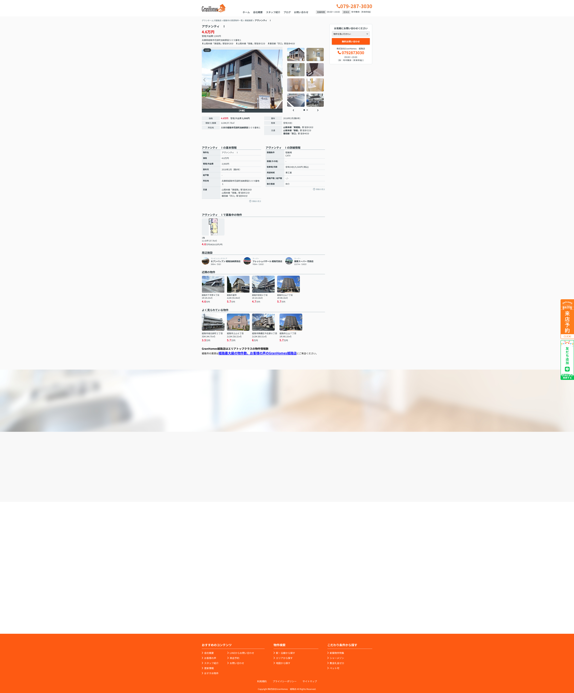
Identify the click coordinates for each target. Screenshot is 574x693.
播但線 (286, 133)
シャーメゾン (337, 658)
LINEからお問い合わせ (382, 484)
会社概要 (258, 12)
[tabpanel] (305, 77)
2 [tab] (307, 110)
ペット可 (334, 668)
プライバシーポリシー (285, 681)
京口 (294, 133)
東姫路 (297, 127)
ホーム (246, 12)
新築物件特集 (337, 653)
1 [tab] (304, 110)
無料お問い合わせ (351, 41)
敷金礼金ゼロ (337, 663)
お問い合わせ (301, 12)
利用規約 (262, 681)
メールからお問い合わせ (338, 485)
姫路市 (211, 40)
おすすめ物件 (211, 673)
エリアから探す (284, 658)
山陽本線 (287, 127)
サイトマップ (310, 681)
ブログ (287, 12)
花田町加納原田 (221, 40)
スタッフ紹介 (273, 12)
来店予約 (295, 485)
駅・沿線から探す (285, 653)
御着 (296, 130)
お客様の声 (210, 658)
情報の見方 (256, 201)
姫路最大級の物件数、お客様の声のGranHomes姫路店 (258, 353)
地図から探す (283, 663)
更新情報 (209, 668)
